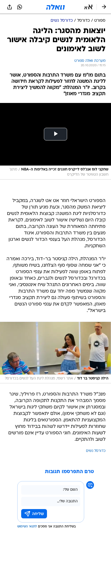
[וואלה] (55, 7)
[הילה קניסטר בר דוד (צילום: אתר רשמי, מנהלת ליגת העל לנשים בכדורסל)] (55, 352)
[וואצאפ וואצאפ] (19, 7)
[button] (88, 7)
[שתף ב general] (9, 7)
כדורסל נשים (96, 451)
